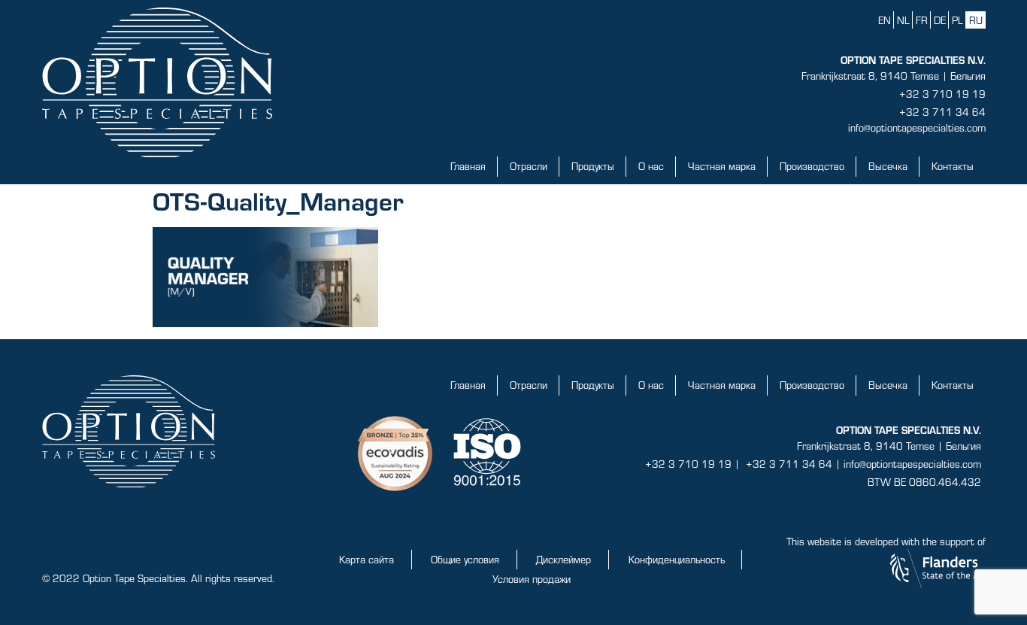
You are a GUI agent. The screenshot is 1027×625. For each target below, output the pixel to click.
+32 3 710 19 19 (942, 93)
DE (940, 20)
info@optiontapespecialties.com (917, 127)
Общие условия (465, 559)
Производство (812, 166)
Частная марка (722, 166)
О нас (651, 166)
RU (976, 20)
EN (884, 20)
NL (903, 20)
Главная (468, 166)
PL (957, 20)
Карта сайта (366, 559)
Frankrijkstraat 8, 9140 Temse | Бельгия (893, 75)
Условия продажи (531, 579)
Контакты (953, 166)
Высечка (887, 166)
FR (922, 20)
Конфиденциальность (677, 559)
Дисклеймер (563, 559)
